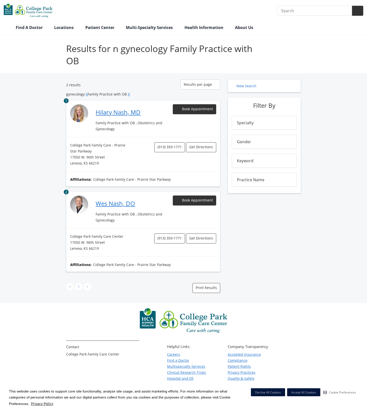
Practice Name (250, 179)
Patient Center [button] (100, 27)
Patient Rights (239, 366)
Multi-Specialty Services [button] (150, 27)
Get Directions (201, 146)
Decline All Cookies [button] (268, 392)
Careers (173, 354)
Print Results (206, 287)
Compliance (237, 360)
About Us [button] (244, 27)
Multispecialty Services (186, 366)
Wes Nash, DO (115, 203)
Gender (244, 141)
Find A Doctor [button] (30, 27)
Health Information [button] (204, 27)
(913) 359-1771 (170, 146)
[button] (339, 392)
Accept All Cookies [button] (303, 392)
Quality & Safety (241, 378)
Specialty (245, 123)
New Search (246, 86)
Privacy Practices (241, 372)
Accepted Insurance (244, 354)
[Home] (7, 28)
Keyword (245, 161)
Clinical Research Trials (186, 372)
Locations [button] (64, 27)
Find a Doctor (178, 360)
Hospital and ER (180, 378)
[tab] (264, 123)
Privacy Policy (42, 403)
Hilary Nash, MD (118, 112)
